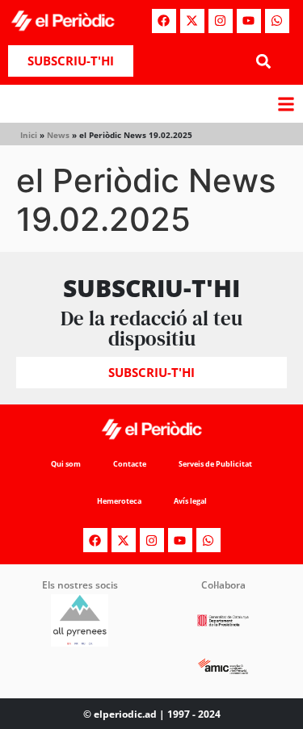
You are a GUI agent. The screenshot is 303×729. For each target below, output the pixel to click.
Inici (28, 134)
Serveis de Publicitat (215, 464)
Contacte (129, 464)
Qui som (66, 464)
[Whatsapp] (277, 21)
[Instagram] (220, 21)
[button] (263, 61)
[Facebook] (164, 21)
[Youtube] (249, 21)
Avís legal (190, 501)
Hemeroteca (119, 501)
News (58, 134)
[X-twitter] (192, 21)
